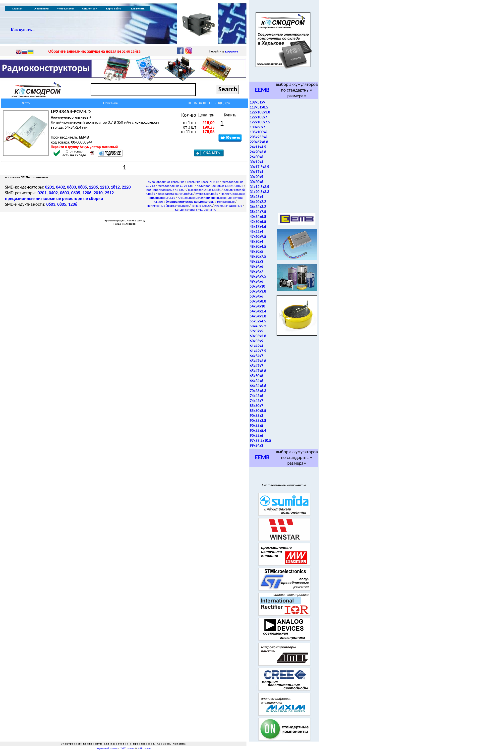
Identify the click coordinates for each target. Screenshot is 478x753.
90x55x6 (256, 436)
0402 (60, 187)
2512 (109, 193)
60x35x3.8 (258, 336)
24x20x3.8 (258, 152)
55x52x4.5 (258, 321)
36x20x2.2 (258, 202)
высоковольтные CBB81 (204, 190)
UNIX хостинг (127, 748)
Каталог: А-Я (89, 8)
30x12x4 (256, 162)
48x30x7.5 (258, 257)
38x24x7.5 (258, 212)
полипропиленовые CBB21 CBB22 (220, 186)
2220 (126, 187)
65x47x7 (256, 366)
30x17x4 (256, 172)
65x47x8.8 (258, 371)
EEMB (262, 90)
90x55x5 (256, 426)
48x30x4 (256, 242)
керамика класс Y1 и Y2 (203, 182)
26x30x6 (256, 157)
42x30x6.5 (258, 222)
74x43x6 (256, 396)
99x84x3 (256, 446)
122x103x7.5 (260, 122)
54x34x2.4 (258, 311)
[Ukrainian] (31, 52)
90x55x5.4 (258, 431)
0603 (71, 187)
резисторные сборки (82, 199)
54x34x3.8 (258, 316)
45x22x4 (256, 232)
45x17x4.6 (258, 227)
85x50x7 (256, 406)
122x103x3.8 (260, 112)
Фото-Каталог (65, 8)
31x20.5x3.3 (259, 192)
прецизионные (20, 199)
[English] (19, 52)
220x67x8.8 (259, 142)
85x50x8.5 (258, 411)
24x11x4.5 (258, 147)
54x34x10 (257, 306)
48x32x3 (256, 262)
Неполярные (226, 201)
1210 (104, 187)
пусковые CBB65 (206, 194)
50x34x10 (257, 287)
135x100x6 (258, 132)
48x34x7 (256, 272)
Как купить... (23, 30)
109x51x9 (257, 102)
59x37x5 (256, 331)
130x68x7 (257, 127)
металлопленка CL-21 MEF (176, 186)
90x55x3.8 (258, 421)
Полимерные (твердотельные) (168, 205)
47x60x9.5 (258, 237)
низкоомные (48, 199)
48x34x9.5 (258, 277)
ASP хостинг (144, 748)
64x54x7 (256, 356)
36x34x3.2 (258, 207)
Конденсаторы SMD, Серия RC (195, 209)
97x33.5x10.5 (260, 441)
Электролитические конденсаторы (190, 201)
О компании (41, 8)
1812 (115, 187)
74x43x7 (256, 401)
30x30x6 (256, 182)
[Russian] (25, 52)
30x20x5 (256, 177)
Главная (17, 8)
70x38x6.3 (258, 391)
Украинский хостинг (107, 748)
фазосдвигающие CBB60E (175, 194)
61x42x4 (256, 346)
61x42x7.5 (258, 351)
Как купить (138, 8)
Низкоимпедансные (228, 205)
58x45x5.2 (258, 326)
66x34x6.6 (258, 386)
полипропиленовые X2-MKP (165, 190)
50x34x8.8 (258, 301)
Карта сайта (113, 8)
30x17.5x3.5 (259, 167)
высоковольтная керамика (166, 182)
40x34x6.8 (258, 217)
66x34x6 (256, 381)
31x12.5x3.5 (259, 187)
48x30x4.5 (258, 247)
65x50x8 (256, 376)
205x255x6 (258, 137)
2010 (98, 193)
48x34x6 (256, 267)
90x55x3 (256, 416)
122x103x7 (258, 117)
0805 (82, 187)
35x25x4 (256, 197)
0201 (49, 187)
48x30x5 (256, 252)
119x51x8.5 (259, 107)
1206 (93, 187)
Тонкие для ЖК (201, 205)
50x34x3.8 (258, 292)
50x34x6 (256, 297)
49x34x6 (256, 282)
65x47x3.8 (258, 361)
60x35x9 (256, 341)
